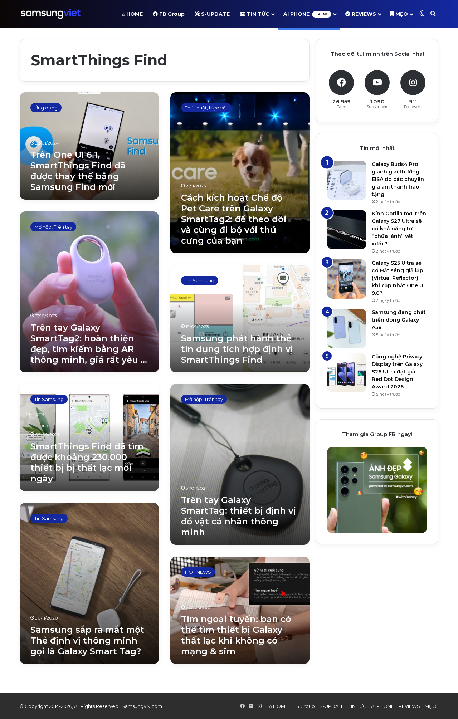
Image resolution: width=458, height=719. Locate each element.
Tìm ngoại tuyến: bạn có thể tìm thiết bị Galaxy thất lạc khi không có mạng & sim (236, 635)
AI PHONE (306, 14)
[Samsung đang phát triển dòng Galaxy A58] (346, 328)
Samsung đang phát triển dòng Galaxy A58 (399, 320)
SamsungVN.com (142, 706)
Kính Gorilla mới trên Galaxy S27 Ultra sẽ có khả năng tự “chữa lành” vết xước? (399, 228)
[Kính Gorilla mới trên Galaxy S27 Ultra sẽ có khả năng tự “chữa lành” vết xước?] (346, 229)
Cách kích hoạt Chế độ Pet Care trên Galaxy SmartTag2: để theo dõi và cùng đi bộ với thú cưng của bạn (234, 219)
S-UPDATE (215, 14)
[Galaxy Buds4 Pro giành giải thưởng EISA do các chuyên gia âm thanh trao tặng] (346, 180)
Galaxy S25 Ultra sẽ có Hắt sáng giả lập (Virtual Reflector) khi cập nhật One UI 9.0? (398, 278)
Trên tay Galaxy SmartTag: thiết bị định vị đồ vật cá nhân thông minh (238, 516)
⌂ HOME (132, 14)
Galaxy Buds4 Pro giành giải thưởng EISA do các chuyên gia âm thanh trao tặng (398, 179)
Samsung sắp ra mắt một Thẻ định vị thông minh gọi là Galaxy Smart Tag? (87, 640)
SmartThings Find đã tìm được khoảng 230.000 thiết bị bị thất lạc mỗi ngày (86, 462)
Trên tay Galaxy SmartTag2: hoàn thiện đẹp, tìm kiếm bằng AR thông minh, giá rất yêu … (88, 343)
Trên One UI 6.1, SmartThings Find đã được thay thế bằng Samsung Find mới (78, 171)
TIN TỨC (257, 14)
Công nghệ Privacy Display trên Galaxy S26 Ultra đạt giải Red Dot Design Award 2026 (397, 371)
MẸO (401, 14)
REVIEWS (363, 14)
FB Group (171, 14)
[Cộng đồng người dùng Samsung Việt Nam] (51, 14)
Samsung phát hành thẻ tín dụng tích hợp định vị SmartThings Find (237, 349)
